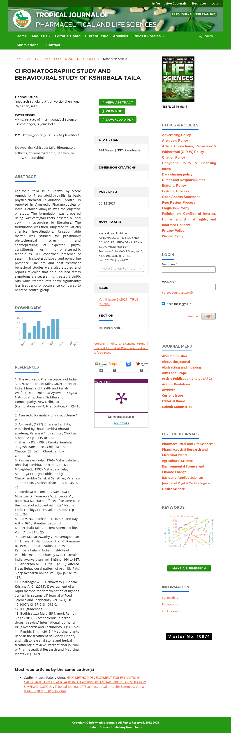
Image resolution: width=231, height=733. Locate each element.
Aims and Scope (174, 373)
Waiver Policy (172, 236)
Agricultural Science (177, 461)
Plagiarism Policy (175, 208)
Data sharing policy (177, 174)
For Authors (170, 604)
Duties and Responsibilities (183, 180)
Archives (120, 36)
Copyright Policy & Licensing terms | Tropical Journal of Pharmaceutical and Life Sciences (121, 348)
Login (216, 3)
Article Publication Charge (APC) (187, 378)
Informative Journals (169, 3)
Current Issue (97, 36)
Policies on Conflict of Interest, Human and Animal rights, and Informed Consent (189, 219)
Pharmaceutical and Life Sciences (187, 444)
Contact (53, 45)
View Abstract (119, 102)
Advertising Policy (176, 135)
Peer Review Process (178, 202)
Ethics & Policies (147, 36)
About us (39, 36)
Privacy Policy (173, 230)
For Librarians (171, 611)
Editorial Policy (174, 185)
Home (22, 36)
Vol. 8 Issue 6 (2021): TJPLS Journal (72, 59)
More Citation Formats (118, 268)
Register (199, 3)
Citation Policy (173, 157)
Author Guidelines (176, 384)
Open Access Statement (181, 197)
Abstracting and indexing (181, 367)
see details (121, 423)
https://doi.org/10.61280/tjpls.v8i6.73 (47, 135)
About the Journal (176, 362)
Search (207, 36)
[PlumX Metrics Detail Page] (121, 397)
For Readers (170, 598)
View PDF (113, 111)
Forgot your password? (177, 292)
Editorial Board (68, 36)
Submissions (28, 45)
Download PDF (119, 119)
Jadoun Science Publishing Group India (115, 727)
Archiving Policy (175, 140)
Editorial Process (175, 191)
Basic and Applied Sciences (182, 477)
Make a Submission (189, 568)
